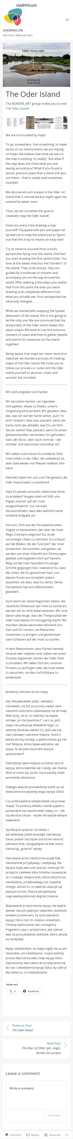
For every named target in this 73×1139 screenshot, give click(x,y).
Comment (54, 1115)
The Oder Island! (17, 108)
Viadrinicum (13, 30)
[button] (16, 123)
